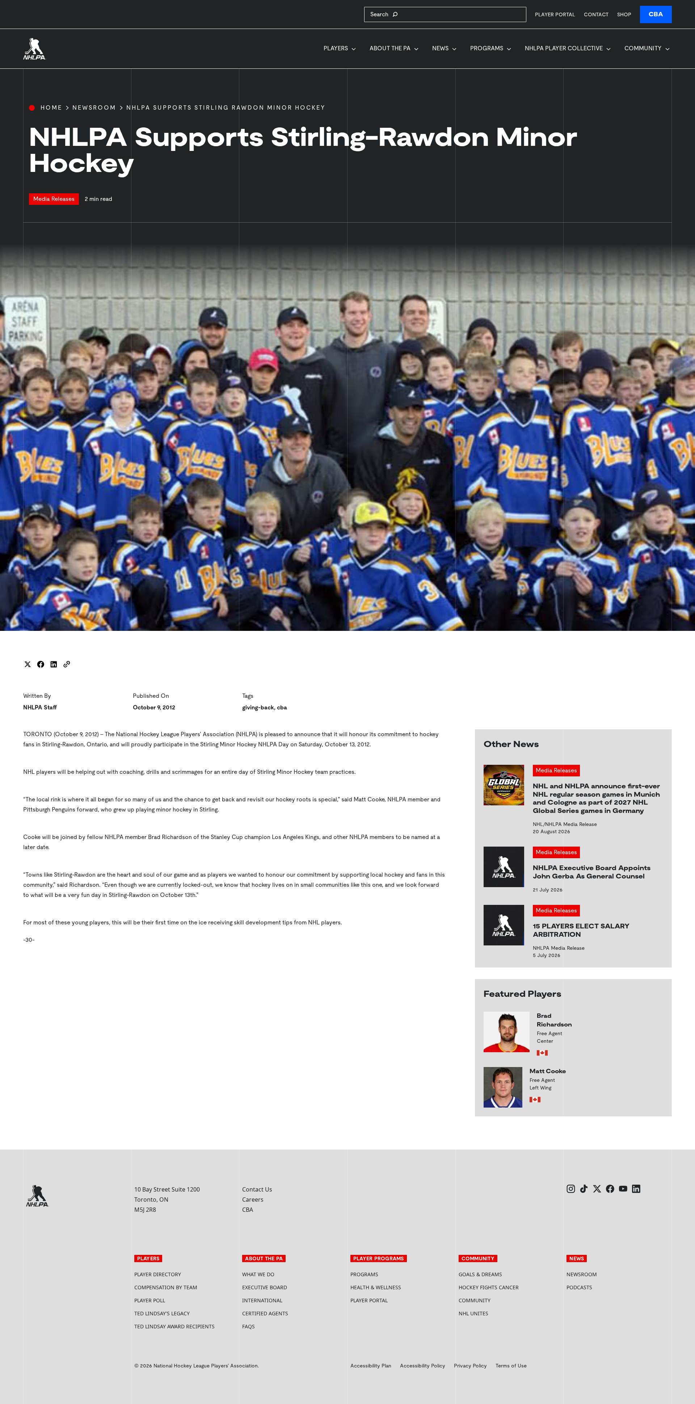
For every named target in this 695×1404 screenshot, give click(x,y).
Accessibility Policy (422, 1366)
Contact (596, 14)
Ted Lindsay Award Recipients (174, 1326)
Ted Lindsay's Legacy (162, 1313)
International (262, 1300)
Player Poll (149, 1300)
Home (51, 107)
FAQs (248, 1326)
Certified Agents (265, 1313)
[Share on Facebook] (40, 664)
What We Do (258, 1274)
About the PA (390, 48)
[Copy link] (66, 664)
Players (336, 48)
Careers (253, 1199)
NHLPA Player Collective (564, 48)
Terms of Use (511, 1366)
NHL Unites (501, 1313)
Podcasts (579, 1287)
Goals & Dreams (480, 1274)
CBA (656, 14)
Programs (486, 48)
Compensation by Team (165, 1287)
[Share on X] (27, 664)
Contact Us (257, 1189)
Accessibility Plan (370, 1366)
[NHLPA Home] (34, 48)
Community (643, 48)
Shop (624, 14)
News (440, 48)
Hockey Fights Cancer (489, 1287)
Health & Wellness (375, 1287)
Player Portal (555, 14)
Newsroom (94, 107)
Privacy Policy (470, 1366)
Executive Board (264, 1287)
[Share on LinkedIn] (53, 664)
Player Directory (157, 1274)
